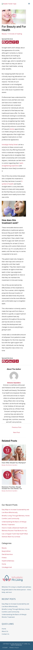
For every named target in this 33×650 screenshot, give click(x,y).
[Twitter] (6, 42)
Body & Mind (6, 551)
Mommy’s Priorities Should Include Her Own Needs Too (12, 487)
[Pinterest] (13, 42)
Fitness (4, 558)
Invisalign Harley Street (10, 144)
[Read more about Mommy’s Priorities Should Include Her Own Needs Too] (14, 477)
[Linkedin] (10, 42)
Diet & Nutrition (7, 554)
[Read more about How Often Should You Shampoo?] (14, 452)
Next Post (16, 432)
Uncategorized (7, 567)
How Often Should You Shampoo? (14, 463)
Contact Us (5, 634)
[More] (17, 42)
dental (12, 129)
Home (4, 564)
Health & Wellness (8, 561)
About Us (5, 631)
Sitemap (5, 647)
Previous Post (16, 427)
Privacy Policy (14, 647)
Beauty (4, 34)
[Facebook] (3, 42)
